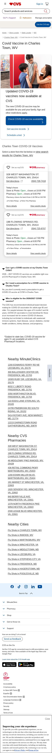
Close (47, 718)
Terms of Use (33, 750)
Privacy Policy (20, 750)
